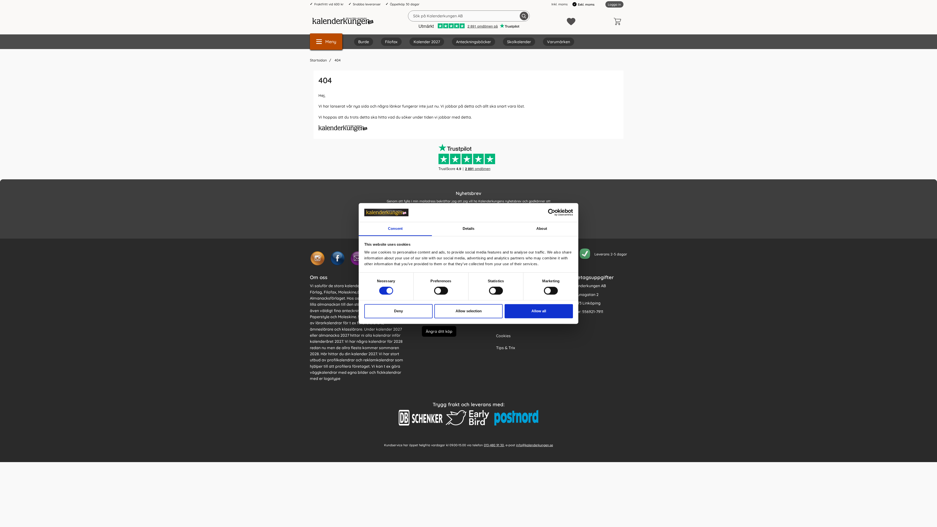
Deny (398, 311)
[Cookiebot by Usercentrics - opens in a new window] (551, 212)
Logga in (614, 4)
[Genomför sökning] (524, 16)
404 (337, 60)
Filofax (391, 41)
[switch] (441, 291)
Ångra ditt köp (439, 331)
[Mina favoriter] (571, 21)
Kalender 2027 (427, 41)
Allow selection (469, 311)
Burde (363, 41)
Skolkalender (519, 41)
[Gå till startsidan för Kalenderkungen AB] (342, 21)
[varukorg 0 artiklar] (618, 21)
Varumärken (558, 41)
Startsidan (318, 60)
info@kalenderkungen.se (534, 445)
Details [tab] (469, 228)
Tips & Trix (505, 347)
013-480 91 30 (494, 445)
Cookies (503, 335)
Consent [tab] (395, 228)
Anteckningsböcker (473, 41)
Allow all (538, 311)
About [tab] (541, 228)
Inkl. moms (559, 4)
